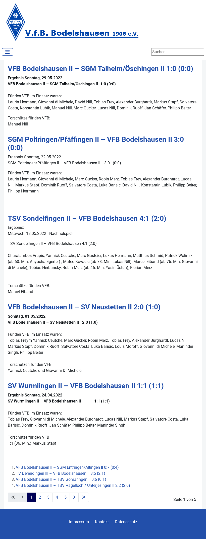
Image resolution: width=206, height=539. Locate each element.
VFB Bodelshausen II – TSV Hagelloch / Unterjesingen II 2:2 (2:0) (73, 485)
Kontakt (102, 521)
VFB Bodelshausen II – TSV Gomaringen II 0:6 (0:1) (61, 479)
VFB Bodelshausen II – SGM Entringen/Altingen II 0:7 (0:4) (67, 467)
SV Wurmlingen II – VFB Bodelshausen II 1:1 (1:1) (86, 386)
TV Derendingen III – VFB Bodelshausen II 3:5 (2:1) (60, 473)
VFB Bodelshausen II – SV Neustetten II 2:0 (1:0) (84, 307)
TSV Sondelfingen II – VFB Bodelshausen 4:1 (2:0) (87, 218)
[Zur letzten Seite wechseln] (83, 497)
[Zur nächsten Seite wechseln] (74, 497)
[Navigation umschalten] (7, 52)
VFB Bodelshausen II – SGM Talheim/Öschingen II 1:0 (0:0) (100, 68)
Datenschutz (126, 521)
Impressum (79, 521)
